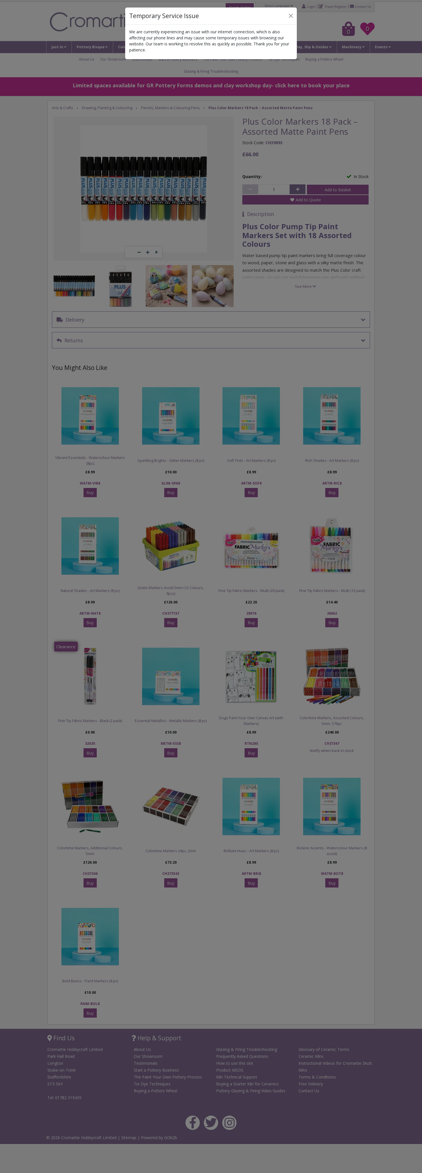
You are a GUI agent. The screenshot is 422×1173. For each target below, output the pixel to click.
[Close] (291, 16)
